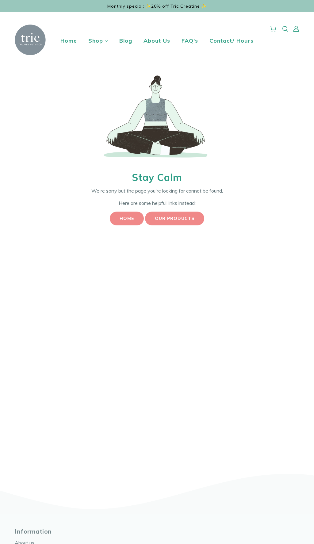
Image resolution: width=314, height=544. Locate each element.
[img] (285, 28)
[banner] (30, 39)
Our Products (174, 218)
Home (127, 218)
